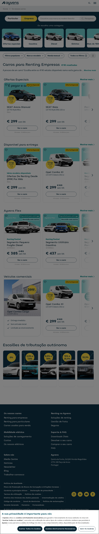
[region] (49, 522)
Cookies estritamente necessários (60, 529)
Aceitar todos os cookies (30, 529)
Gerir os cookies (87, 529)
